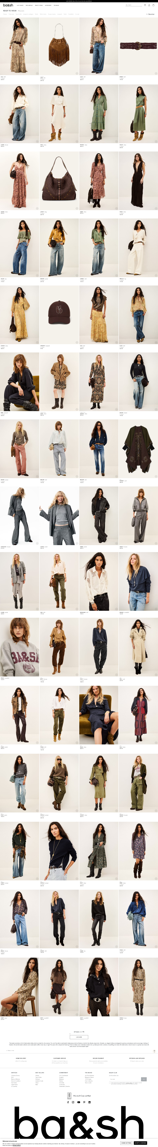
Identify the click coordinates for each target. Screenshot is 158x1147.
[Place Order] (153, 5)
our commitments (63, 1075)
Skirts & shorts (43, 14)
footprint (61, 1077)
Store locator (88, 1082)
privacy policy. (16, 1145)
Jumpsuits (59, 14)
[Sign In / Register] (149, 5)
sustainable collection (64, 1086)
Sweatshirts (70, 14)
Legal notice (14, 1084)
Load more (79, 1037)
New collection (89, 1081)
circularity (61, 1082)
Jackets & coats (39, 1081)
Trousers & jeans (52, 14)
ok (144, 1079)
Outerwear (11, 14)
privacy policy (129, 1082)
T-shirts (65, 14)
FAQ (12, 1077)
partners (61, 1081)
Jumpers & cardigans (28, 14)
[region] (79, 1143)
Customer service (15, 1075)
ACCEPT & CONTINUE (140, 1143)
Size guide (14, 1082)
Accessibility (14, 1086)
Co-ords (77, 14)
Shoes (37, 1082)
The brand (56, 5)
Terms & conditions (15, 1081)
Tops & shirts (18, 14)
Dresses (5, 14)
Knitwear (38, 1079)
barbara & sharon (89, 1077)
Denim (36, 14)
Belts (37, 1084)
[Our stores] (145, 5)
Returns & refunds (15, 1079)
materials (61, 1079)
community (62, 1084)
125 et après (88, 1079)
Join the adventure (89, 1075)
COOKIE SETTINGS (126, 1143)
